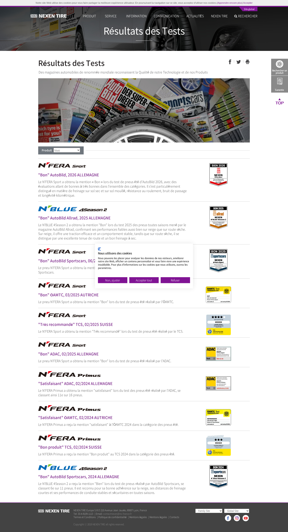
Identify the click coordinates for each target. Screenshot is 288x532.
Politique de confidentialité (112, 517)
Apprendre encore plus (229, 3)
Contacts (174, 517)
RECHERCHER (247, 16)
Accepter (248, 3)
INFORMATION (136, 16)
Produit (47, 150)
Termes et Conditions (84, 517)
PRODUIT (90, 16)
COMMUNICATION (166, 16)
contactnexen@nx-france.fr (117, 514)
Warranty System (279, 84)
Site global (249, 9)
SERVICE (112, 16)
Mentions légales (138, 517)
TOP (279, 101)
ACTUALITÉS (195, 16)
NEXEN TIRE (219, 16)
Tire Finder (279, 67)
